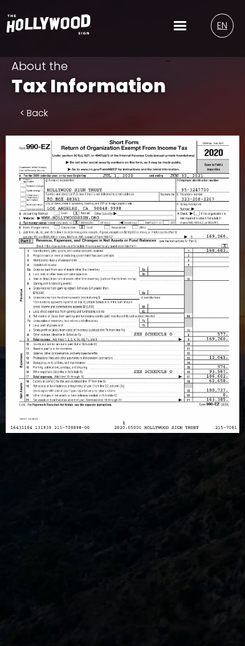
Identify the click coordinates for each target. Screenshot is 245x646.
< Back (34, 113)
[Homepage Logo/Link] (48, 28)
